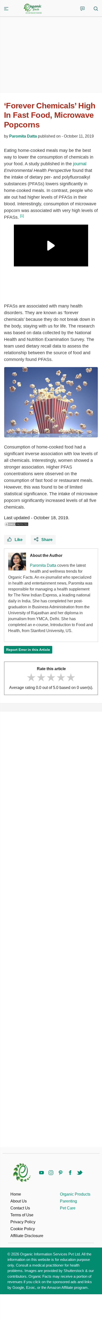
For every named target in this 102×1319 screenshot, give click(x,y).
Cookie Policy (22, 1229)
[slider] (51, 677)
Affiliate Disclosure (26, 1236)
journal (79, 163)
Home (15, 1194)
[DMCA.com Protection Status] (16, 524)
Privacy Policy (22, 1222)
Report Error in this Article (28, 650)
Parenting (68, 1201)
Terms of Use (21, 1215)
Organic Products (75, 1194)
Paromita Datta (23, 136)
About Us (18, 1201)
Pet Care (68, 1208)
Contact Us (20, 1208)
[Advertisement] (51, 929)
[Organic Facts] (32, 8)
